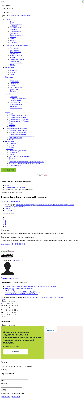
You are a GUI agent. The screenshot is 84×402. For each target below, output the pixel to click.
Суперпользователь (13, 201)
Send (3, 389)
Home (7, 185)
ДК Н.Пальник (18, 260)
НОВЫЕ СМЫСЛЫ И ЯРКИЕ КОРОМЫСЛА (21, 294)
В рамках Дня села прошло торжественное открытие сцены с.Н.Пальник (30, 286)
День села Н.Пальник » (56, 297)
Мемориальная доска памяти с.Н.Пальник (19, 288)
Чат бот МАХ (9, 290)
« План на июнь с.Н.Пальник (37, 297)
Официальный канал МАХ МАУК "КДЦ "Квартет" (23, 292)
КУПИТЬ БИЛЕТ (8, 170)
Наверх (3, 299)
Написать (15, 352)
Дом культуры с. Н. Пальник (15, 187)
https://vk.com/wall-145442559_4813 (13, 244)
